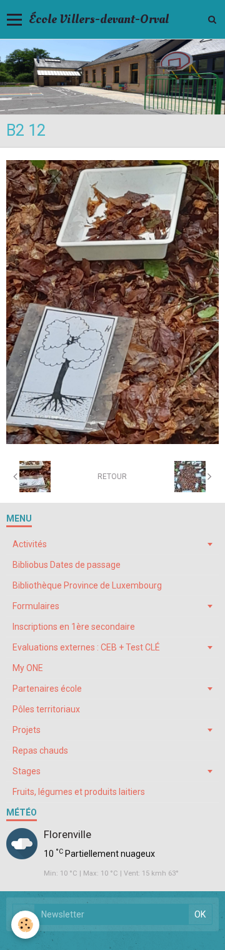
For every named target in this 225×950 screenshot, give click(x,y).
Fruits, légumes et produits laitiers (78, 792)
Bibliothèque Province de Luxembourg (87, 585)
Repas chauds (40, 750)
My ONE (27, 668)
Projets (26, 730)
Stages (26, 771)
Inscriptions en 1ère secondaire (73, 627)
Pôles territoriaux (46, 709)
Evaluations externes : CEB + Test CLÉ (86, 647)
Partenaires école (47, 689)
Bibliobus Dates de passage (66, 565)
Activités (29, 544)
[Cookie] (25, 925)
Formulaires (35, 606)
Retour (112, 476)
